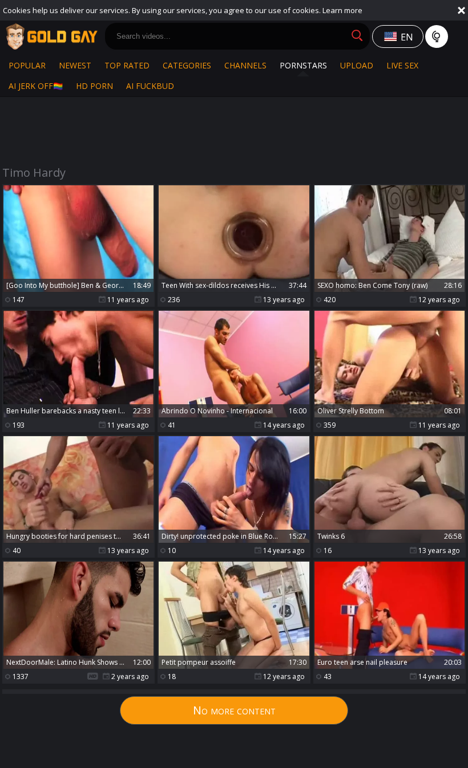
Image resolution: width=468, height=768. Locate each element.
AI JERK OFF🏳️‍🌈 (36, 85)
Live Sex (402, 65)
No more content (234, 710)
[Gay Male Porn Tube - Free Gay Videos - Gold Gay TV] (51, 36)
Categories (187, 65)
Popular (27, 65)
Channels (245, 65)
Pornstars (303, 65)
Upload (356, 65)
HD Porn (94, 85)
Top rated (127, 65)
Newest (75, 65)
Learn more (342, 10)
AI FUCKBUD (150, 85)
